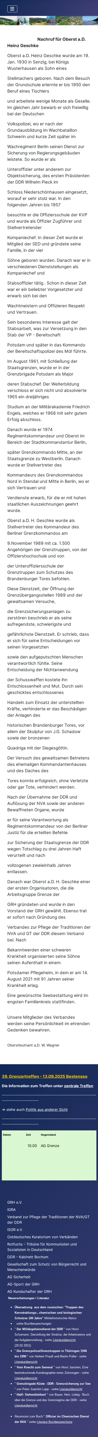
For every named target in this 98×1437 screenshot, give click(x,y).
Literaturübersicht (64, 1340)
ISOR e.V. (15, 1229)
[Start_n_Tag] (49, 20)
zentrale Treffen (78, 1086)
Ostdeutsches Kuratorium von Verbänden (42, 1237)
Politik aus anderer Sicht (47, 1109)
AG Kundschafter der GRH (29, 1291)
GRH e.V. (14, 1202)
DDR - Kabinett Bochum (27, 1257)
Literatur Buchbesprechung (54, 1422)
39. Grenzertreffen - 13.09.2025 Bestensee (45, 1076)
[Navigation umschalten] (12, 8)
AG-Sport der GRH (23, 1284)
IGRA (11, 1209)
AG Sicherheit (19, 1277)
